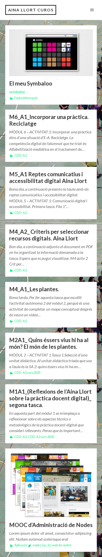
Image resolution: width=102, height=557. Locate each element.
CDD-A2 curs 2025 (27, 373)
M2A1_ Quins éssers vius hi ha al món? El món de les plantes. (49, 343)
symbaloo (17, 91)
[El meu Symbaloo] (51, 52)
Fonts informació (25, 98)
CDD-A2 (20, 155)
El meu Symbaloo (30, 83)
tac (44, 545)
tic (49, 545)
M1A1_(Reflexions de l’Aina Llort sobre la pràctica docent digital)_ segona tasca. (50, 398)
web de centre (61, 545)
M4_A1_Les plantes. (34, 289)
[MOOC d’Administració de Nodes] (51, 485)
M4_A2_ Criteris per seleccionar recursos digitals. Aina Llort (49, 235)
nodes (37, 545)
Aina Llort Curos (31, 9)
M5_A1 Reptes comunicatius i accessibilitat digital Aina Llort (48, 177)
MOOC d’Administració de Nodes (51, 525)
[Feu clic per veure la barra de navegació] (91, 10)
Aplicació (20, 545)
